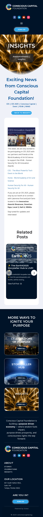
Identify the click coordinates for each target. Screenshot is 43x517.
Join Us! (21, 29)
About (8, 463)
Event (15, 106)
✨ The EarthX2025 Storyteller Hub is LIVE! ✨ (20, 268)
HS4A (21, 106)
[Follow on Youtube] (23, 17)
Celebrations (10, 469)
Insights (21, 59)
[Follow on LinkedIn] (19, 17)
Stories (7, 467)
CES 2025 (15, 104)
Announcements (21, 56)
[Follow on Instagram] (28, 17)
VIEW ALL (21, 349)
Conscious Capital (28, 104)
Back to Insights (22, 113)
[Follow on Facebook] (14, 17)
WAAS (27, 106)
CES (7, 104)
